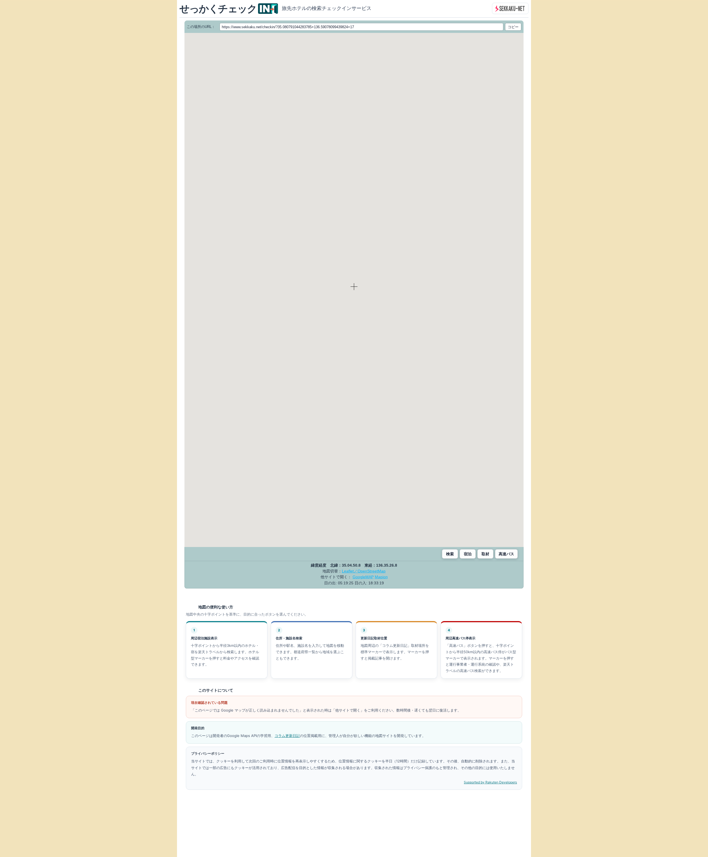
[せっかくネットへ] (510, 8)
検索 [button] (450, 554)
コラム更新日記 (287, 735)
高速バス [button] (506, 554)
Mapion (381, 577)
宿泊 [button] (468, 554)
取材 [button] (485, 554)
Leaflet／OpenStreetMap (364, 571)
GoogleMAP (363, 577)
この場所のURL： (201, 27)
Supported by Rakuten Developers (490, 782)
